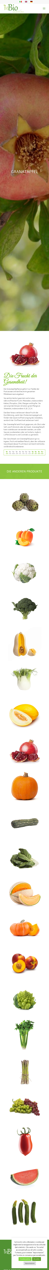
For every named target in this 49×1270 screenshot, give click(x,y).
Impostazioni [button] (29, 1263)
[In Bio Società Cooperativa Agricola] (20, 8)
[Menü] (44, 8)
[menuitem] (44, 8)
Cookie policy (25, 1259)
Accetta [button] (36, 1259)
